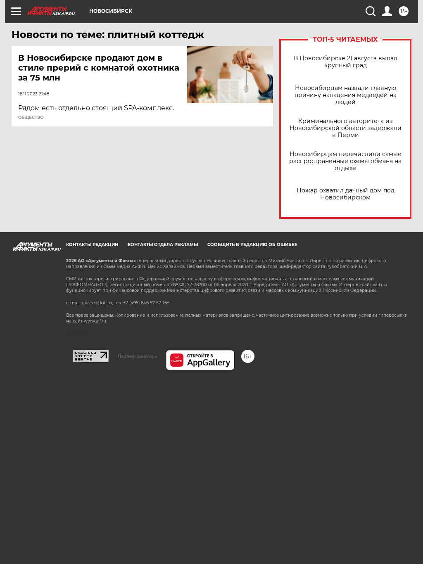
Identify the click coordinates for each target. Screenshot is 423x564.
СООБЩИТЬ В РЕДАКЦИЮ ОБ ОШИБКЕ (252, 244)
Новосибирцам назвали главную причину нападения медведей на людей (346, 95)
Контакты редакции (92, 244)
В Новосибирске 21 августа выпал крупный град (345, 62)
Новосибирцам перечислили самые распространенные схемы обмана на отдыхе (345, 161)
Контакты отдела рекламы (163, 244)
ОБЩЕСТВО (30, 118)
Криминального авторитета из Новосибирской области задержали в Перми (346, 128)
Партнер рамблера (137, 356)
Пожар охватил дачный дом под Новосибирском (345, 194)
